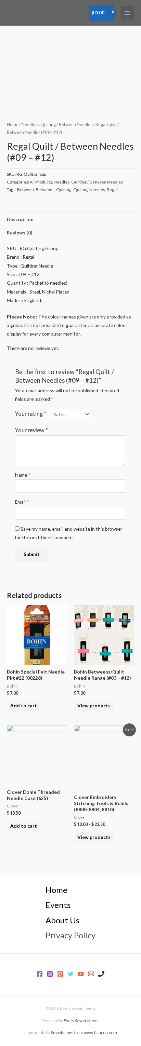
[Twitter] (70, 974)
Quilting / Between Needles (66, 124)
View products (94, 705)
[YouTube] (81, 974)
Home (12, 124)
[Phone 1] (101, 974)
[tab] (70, 219)
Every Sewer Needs (82, 1020)
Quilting (64, 189)
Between (25, 189)
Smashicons (62, 1032)
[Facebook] (40, 974)
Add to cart (23, 705)
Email (22, 502)
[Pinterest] (60, 974)
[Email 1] (91, 974)
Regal (112, 189)
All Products (41, 182)
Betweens (45, 189)
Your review (31, 430)
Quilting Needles (89, 189)
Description (20, 219)
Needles (29, 124)
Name (22, 475)
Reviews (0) (19, 232)
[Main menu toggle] (127, 12)
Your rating (30, 413)
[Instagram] (50, 974)
